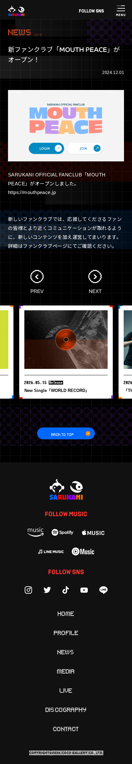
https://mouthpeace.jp (32, 192)
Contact (66, 728)
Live (66, 690)
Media (66, 671)
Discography (66, 709)
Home (66, 613)
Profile (66, 632)
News (66, 651)
